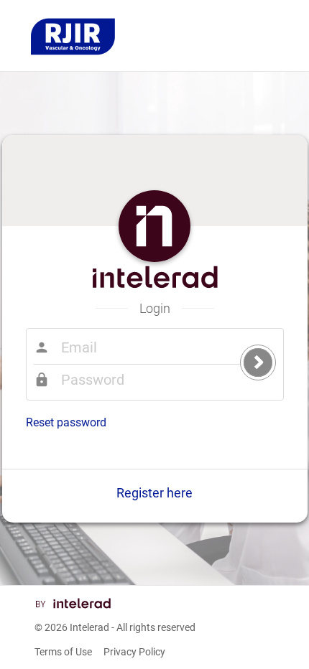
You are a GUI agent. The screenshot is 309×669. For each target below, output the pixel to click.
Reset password (66, 422)
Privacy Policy (134, 652)
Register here (154, 492)
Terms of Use (63, 652)
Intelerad (89, 627)
